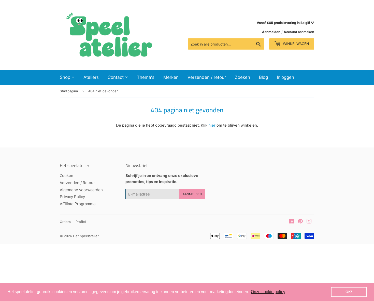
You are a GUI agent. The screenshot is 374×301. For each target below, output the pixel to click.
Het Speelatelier (86, 236)
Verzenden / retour (207, 77)
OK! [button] (349, 292)
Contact (116, 77)
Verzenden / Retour (77, 182)
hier (211, 125)
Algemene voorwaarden (81, 189)
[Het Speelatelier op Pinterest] (300, 221)
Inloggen (285, 77)
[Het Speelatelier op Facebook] (291, 221)
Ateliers (91, 77)
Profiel (81, 222)
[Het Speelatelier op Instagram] (309, 221)
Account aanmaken (299, 32)
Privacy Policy (72, 196)
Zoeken (242, 77)
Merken (171, 77)
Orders (65, 222)
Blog (263, 77)
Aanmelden (271, 32)
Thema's (145, 77)
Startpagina (69, 91)
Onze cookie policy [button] (268, 292)
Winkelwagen (295, 43)
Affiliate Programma (77, 203)
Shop (65, 77)
